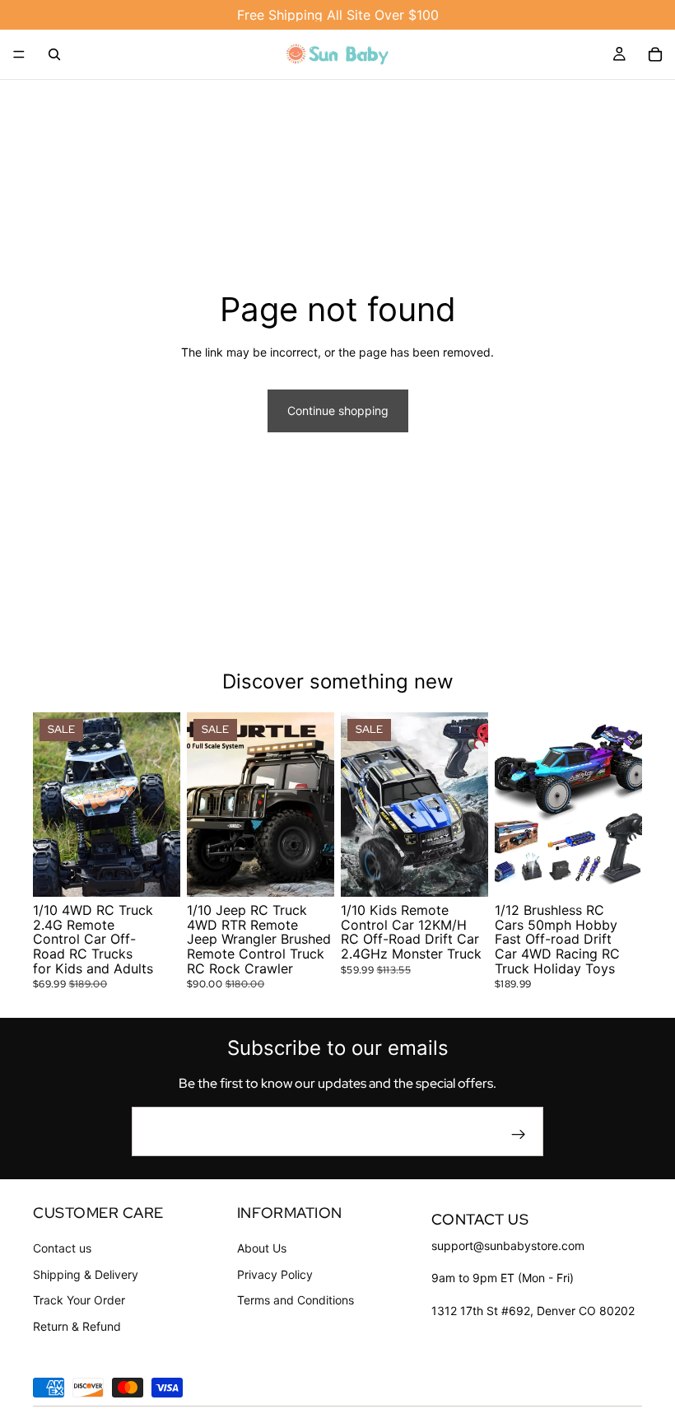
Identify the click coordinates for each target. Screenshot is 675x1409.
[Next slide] (162, 804)
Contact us (62, 1248)
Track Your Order (79, 1301)
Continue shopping (338, 411)
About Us (261, 1248)
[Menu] (19, 54)
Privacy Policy (275, 1274)
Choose (169, 872)
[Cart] (655, 54)
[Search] (54, 54)
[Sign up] (518, 1134)
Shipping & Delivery (85, 1274)
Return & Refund (77, 1326)
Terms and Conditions (295, 1301)
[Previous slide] (51, 804)
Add (630, 872)
